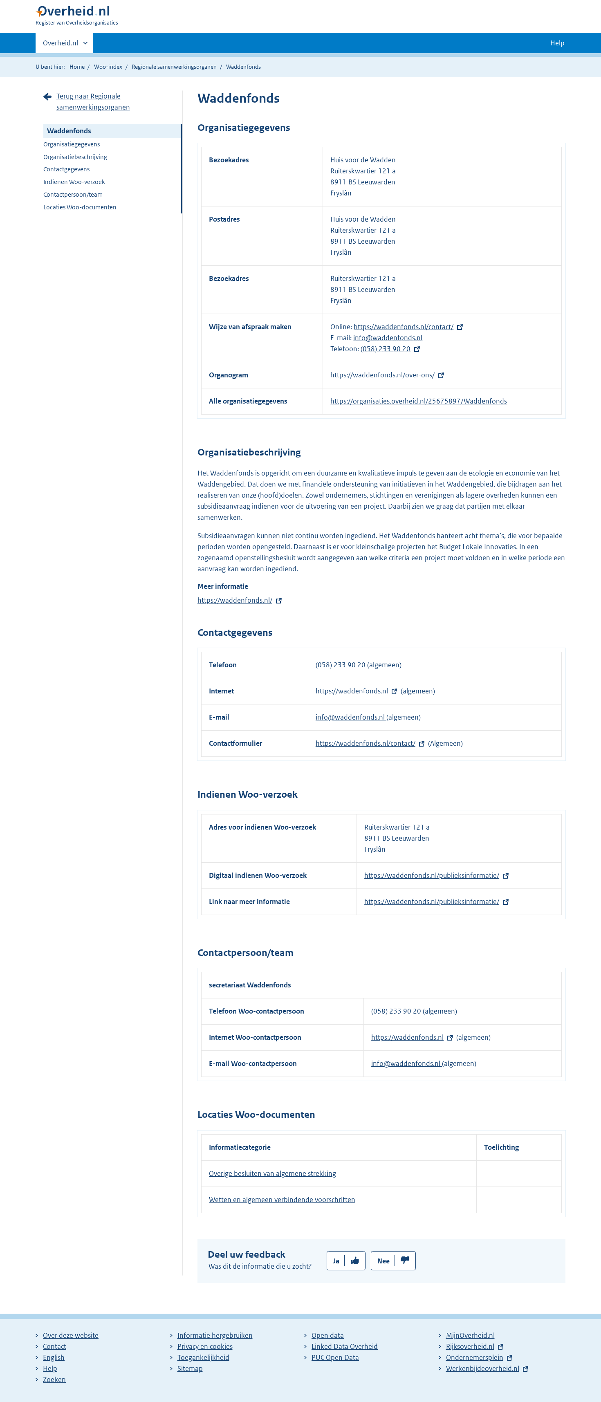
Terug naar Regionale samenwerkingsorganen (93, 102)
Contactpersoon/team (73, 194)
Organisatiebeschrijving (75, 157)
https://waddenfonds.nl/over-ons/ (382, 374)
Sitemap (190, 1368)
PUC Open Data (335, 1357)
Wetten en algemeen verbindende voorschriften (282, 1199)
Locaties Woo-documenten (80, 207)
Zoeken (54, 1379)
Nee (383, 1260)
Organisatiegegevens (71, 144)
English (54, 1357)
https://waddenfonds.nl (352, 690)
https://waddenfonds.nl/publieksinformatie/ (431, 875)
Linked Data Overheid (345, 1346)
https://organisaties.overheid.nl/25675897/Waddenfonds (418, 401)
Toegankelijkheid (203, 1357)
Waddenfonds (69, 130)
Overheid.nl (60, 45)
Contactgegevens (66, 169)
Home (77, 66)
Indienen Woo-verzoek (74, 182)
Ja (336, 1260)
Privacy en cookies (205, 1346)
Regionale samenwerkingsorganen (174, 66)
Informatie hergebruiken (215, 1335)
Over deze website (71, 1335)
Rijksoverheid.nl (470, 1346)
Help (50, 1368)
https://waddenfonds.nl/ (234, 600)
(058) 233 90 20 (385, 348)
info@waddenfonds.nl (387, 337)
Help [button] (557, 42)
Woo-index (108, 66)
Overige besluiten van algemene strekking (272, 1173)
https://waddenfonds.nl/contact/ (403, 326)
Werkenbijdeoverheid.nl (482, 1368)
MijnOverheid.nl (470, 1335)
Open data (328, 1335)
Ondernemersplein (474, 1357)
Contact (54, 1346)
